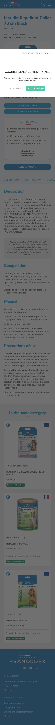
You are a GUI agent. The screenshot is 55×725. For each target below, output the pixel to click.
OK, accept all (36, 89)
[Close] (27, 362)
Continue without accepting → (36, 53)
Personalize (16, 89)
